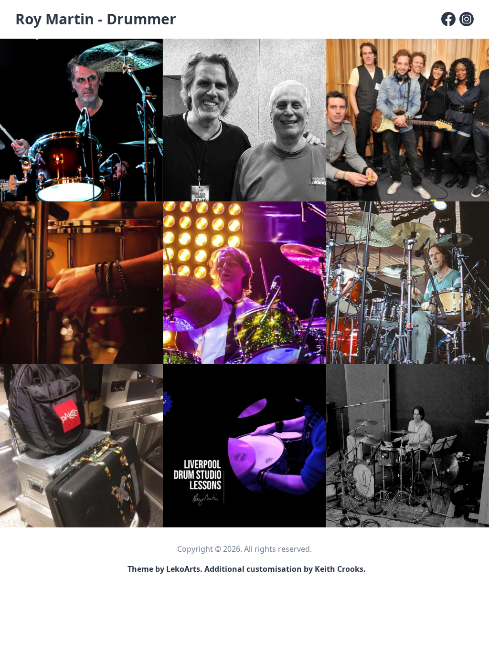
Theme (140, 569)
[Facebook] (448, 19)
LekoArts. (184, 569)
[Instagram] (466, 19)
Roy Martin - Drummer (95, 19)
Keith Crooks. (340, 569)
